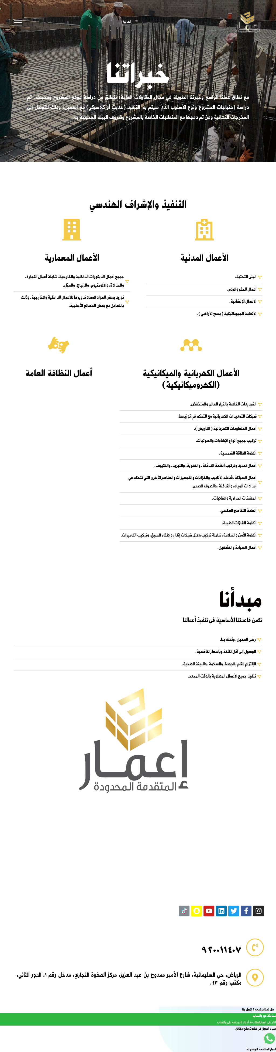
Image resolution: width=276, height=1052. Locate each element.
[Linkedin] (221, 911)
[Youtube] (208, 911)
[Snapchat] (196, 911)
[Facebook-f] (246, 911)
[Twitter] (233, 911)
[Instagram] (258, 911)
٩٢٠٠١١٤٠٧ (222, 950)
